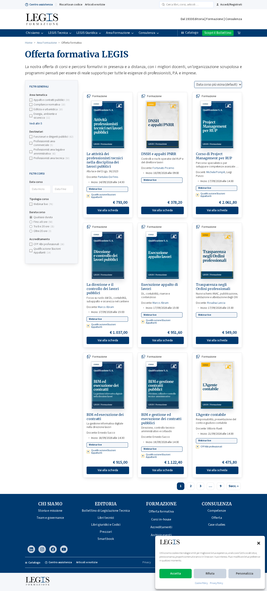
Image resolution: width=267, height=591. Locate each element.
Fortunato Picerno (163, 168)
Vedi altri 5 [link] (35, 123)
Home (28, 43)
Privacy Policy (216, 583)
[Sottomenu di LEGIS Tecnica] (70, 33)
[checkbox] (51, 100)
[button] (259, 543)
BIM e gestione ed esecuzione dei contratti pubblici (161, 419)
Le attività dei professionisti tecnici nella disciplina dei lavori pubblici (105, 160)
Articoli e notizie (95, 4)
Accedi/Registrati (231, 5)
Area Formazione (47, 43)
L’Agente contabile (211, 415)
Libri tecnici (106, 517)
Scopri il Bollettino (217, 32)
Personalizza (244, 573)
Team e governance (50, 517)
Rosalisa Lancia (216, 303)
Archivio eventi (161, 535)
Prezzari (106, 531)
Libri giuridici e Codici (106, 524)
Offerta (217, 517)
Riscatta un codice (70, 4)
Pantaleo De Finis (108, 177)
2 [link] (190, 486)
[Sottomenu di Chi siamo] (42, 33)
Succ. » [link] (234, 486)
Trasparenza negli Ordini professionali (213, 286)
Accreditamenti (161, 527)
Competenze (217, 510)
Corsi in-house (161, 519)
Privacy (146, 562)
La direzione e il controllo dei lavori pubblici (103, 288)
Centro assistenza (41, 5)
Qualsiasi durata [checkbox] (43, 217)
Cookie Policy (201, 583)
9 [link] (220, 486)
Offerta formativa (161, 511)
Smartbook (106, 539)
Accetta (175, 573)
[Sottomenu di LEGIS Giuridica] (100, 33)
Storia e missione (50, 510)
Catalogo (191, 32)
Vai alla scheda (108, 210)
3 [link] (200, 486)
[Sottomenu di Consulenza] (157, 33)
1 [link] (180, 486)
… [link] (210, 486)
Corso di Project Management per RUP (214, 156)
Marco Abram (106, 307)
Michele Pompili (215, 172)
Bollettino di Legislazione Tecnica (106, 510)
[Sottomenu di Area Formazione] (132, 33)
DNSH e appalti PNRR (158, 154)
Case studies (216, 524)
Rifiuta (210, 573)
